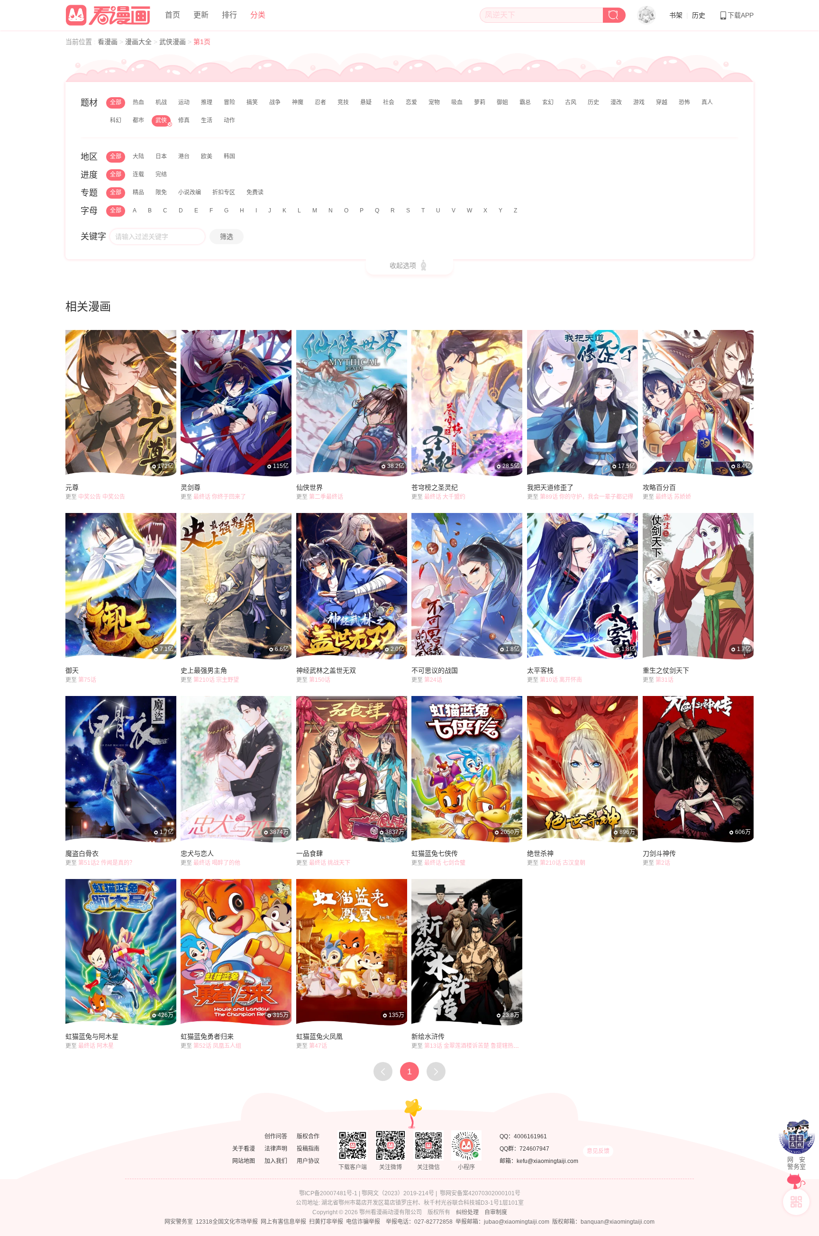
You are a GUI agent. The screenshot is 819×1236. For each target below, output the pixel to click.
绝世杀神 (540, 853)
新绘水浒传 (428, 1036)
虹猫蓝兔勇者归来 (207, 1036)
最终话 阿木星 (96, 1046)
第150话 (319, 680)
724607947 (534, 1148)
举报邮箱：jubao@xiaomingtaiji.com (502, 1221)
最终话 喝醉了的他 (216, 863)
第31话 (664, 680)
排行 (229, 15)
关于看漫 (243, 1148)
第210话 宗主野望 (216, 680)
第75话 (87, 680)
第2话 (662, 863)
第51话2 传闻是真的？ (106, 863)
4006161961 (530, 1136)
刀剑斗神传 (659, 853)
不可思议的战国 (434, 670)
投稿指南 (308, 1148)
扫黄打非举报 (326, 1221)
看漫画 (108, 42)
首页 (172, 15)
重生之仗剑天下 (666, 670)
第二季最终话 (326, 497)
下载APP (741, 15)
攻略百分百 (659, 487)
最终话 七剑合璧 (444, 863)
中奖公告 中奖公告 (101, 497)
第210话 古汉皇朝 (562, 863)
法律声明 (275, 1148)
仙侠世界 (309, 487)
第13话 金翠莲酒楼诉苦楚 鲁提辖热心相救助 (480, 1046)
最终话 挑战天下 (329, 863)
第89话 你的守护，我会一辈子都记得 (586, 497)
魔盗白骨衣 (82, 853)
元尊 (72, 487)
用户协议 (308, 1161)
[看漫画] (108, 13)
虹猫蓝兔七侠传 (434, 853)
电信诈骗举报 (363, 1221)
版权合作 (308, 1136)
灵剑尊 (190, 487)
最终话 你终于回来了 (219, 497)
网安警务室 (178, 1221)
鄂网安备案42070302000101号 (480, 1193)
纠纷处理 (467, 1212)
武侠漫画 (173, 42)
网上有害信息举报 (283, 1221)
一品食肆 (309, 853)
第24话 (433, 680)
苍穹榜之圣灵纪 (434, 487)
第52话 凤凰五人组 (217, 1046)
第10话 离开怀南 (561, 680)
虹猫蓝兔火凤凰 (319, 1036)
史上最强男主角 (204, 670)
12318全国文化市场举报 (227, 1221)
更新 (201, 15)
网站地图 (243, 1161)
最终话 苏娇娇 (673, 497)
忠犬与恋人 (197, 853)
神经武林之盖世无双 (326, 670)
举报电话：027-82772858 (419, 1221)
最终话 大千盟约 (444, 497)
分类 (257, 15)
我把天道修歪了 (550, 487)
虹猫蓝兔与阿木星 (91, 1036)
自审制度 (495, 1212)
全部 (115, 102)
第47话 (318, 1046)
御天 (72, 670)
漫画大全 (139, 42)
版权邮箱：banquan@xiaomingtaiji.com (603, 1221)
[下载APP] (796, 1201)
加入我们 (275, 1161)
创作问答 (275, 1136)
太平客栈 (540, 670)
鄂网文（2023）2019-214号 (398, 1193)
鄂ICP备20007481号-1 (328, 1193)
